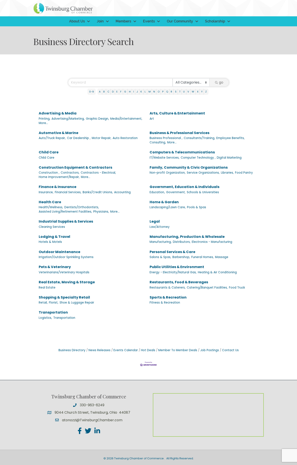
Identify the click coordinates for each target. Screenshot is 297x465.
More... (43, 123)
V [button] (188, 91)
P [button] (163, 91)
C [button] (108, 91)
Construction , (49, 173)
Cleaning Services (52, 227)
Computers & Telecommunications (182, 152)
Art (152, 119)
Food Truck (237, 287)
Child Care (48, 152)
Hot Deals (148, 350)
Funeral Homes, (202, 257)
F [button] (121, 91)
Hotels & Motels (50, 242)
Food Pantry (244, 173)
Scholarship (215, 21)
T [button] (179, 91)
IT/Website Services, (164, 158)
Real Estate (47, 287)
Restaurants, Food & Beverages (179, 282)
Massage (221, 257)
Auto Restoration (125, 138)
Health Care (50, 202)
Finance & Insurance (57, 186)
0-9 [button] (91, 91)
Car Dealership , (78, 138)
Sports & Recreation (168, 297)
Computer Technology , (198, 158)
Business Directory (71, 350)
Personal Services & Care (172, 251)
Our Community (180, 21)
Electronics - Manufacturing (212, 242)
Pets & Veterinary (55, 266)
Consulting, (158, 142)
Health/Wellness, (51, 207)
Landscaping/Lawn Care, (168, 207)
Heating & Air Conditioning (217, 272)
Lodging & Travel (54, 236)
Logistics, (45, 318)
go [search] (221, 82)
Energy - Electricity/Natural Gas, (173, 272)
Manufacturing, (161, 242)
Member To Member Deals (177, 350)
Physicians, (101, 212)
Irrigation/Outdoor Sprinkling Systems (66, 257)
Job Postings (209, 350)
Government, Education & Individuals (184, 186)
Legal (155, 221)
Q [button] (167, 91)
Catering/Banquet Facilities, (207, 287)
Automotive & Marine (58, 132)
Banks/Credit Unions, (98, 192)
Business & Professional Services (179, 132)
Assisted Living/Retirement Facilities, (65, 212)
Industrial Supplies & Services (66, 221)
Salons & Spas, (160, 257)
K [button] (141, 91)
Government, (175, 192)
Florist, (53, 302)
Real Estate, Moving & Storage (67, 282)
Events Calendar (125, 350)
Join (100, 21)
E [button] (117, 91)
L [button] (145, 91)
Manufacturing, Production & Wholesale (187, 236)
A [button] (100, 91)
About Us (77, 21)
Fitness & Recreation (165, 302)
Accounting (122, 192)
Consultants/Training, (199, 138)
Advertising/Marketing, (68, 119)
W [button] (193, 91)
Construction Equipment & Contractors (75, 167)
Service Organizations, (203, 173)
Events (149, 21)
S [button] (176, 91)
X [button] (198, 91)
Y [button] (202, 91)
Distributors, (181, 242)
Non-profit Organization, (167, 173)
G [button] (125, 91)
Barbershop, (181, 257)
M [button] (149, 91)
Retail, (43, 302)
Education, (157, 192)
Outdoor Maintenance (59, 251)
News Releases (99, 350)
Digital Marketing (229, 158)
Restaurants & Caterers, (167, 287)
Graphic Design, (97, 119)
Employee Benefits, (230, 138)
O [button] (159, 91)
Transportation (53, 312)
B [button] (104, 91)
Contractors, (70, 173)
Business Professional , (166, 138)
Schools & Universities (203, 192)
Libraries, (227, 173)
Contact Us (230, 350)
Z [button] (206, 91)
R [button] (171, 91)
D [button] (113, 91)
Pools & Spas (196, 207)
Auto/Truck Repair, (52, 138)
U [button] (184, 91)
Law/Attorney (160, 227)
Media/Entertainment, (126, 119)
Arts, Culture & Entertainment (177, 113)
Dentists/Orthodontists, (81, 207)
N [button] (154, 91)
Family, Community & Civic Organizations (189, 167)
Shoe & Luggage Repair (77, 302)
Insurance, (46, 192)
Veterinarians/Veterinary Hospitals (64, 272)
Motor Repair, (101, 138)
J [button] (137, 91)
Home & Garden (164, 202)
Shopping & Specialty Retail (64, 297)
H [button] (130, 91)
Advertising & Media (58, 113)
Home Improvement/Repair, (59, 177)
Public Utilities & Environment (177, 266)
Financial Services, (68, 192)
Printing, (44, 119)
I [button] (133, 91)
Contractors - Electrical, (98, 173)
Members (123, 21)
